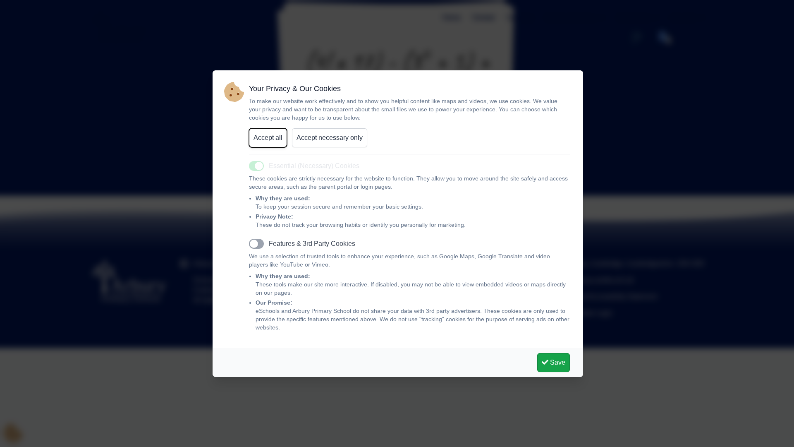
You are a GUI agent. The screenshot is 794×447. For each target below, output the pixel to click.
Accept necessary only (330, 137)
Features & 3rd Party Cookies (312, 243)
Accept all (268, 137)
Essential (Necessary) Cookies (314, 165)
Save (556, 362)
